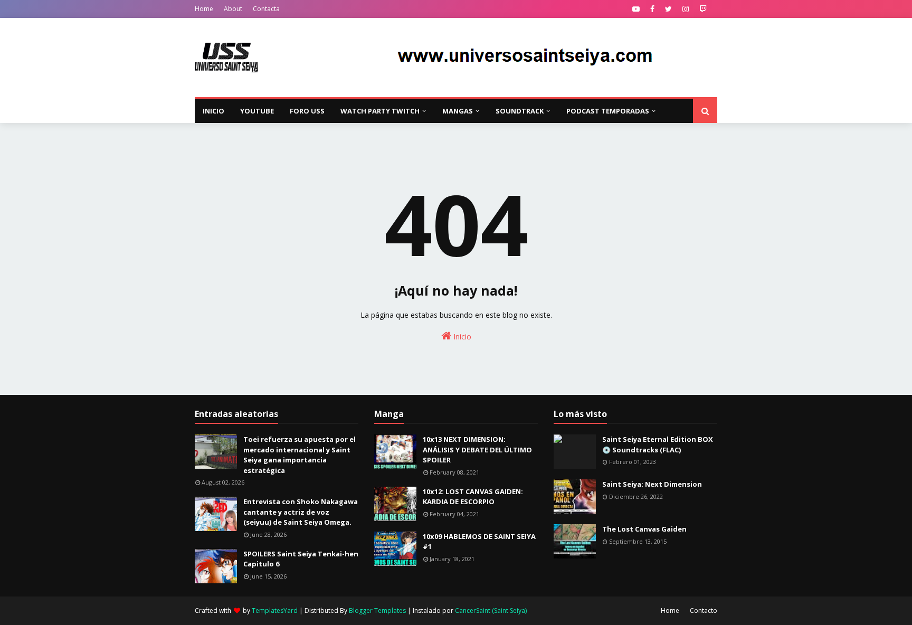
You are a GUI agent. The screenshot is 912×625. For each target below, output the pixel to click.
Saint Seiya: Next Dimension (652, 484)
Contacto (703, 610)
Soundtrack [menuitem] (520, 111)
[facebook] (652, 9)
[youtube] (636, 9)
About (233, 8)
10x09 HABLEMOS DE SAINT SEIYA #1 (479, 542)
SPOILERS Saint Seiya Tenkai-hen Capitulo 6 (300, 559)
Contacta (266, 8)
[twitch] (703, 9)
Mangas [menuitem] (457, 111)
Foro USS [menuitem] (307, 111)
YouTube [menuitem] (257, 111)
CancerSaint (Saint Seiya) (491, 610)
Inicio (461, 337)
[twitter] (668, 9)
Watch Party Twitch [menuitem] (380, 111)
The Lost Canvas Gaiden (644, 529)
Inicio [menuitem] (213, 111)
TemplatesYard (275, 610)
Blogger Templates (377, 610)
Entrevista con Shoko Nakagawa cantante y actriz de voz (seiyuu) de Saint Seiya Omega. (300, 512)
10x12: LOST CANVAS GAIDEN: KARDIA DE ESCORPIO (473, 497)
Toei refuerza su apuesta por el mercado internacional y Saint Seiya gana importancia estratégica (299, 454)
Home (204, 8)
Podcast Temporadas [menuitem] (607, 111)
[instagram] (685, 9)
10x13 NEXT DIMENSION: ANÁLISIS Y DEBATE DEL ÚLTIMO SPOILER (477, 449)
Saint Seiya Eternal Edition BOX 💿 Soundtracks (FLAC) (657, 444)
